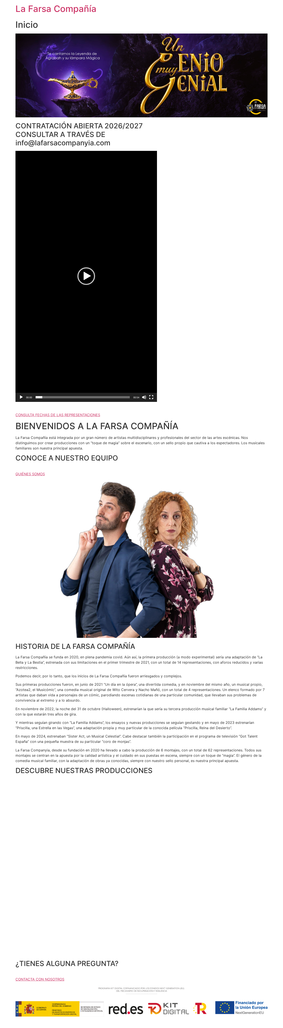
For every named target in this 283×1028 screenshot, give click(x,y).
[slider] (83, 397)
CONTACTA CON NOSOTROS (39, 979)
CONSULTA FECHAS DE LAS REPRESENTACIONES (57, 415)
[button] (86, 276)
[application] (86, 276)
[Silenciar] (144, 397)
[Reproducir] (21, 397)
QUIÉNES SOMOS (30, 474)
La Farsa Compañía (55, 8)
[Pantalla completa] (151, 397)
